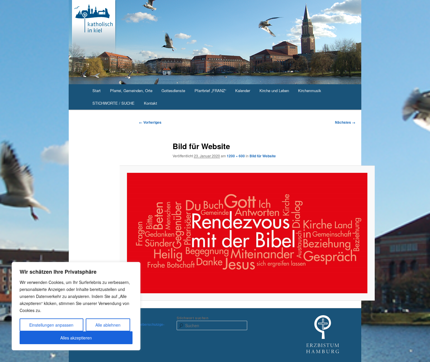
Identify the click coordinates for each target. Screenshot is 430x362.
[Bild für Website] (247, 233)
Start (96, 90)
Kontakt (150, 103)
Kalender (242, 90)
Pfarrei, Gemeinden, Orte (131, 90)
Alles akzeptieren (76, 338)
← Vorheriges (150, 122)
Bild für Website (263, 155)
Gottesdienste (173, 90)
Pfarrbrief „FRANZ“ (210, 90)
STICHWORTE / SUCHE (113, 103)
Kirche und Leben (274, 90)
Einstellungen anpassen (51, 325)
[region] (76, 306)
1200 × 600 (236, 155)
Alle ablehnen (108, 325)
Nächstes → (345, 122)
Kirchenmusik (309, 90)
